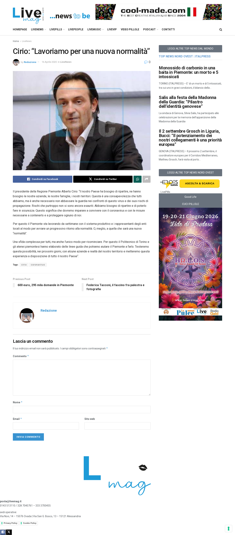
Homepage (20, 29)
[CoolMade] (158, 11)
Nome (18, 402)
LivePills (56, 29)
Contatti (168, 29)
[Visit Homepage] (51, 12)
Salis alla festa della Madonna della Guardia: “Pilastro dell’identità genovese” (187, 102)
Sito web (89, 418)
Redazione (30, 62)
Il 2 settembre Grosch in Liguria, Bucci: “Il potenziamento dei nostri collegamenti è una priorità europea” (190, 138)
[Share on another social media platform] (146, 179)
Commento (21, 356)
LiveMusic (94, 29)
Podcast (149, 29)
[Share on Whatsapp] (137, 179)
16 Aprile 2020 (49, 62)
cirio (24, 264)
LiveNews (37, 29)
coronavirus (38, 264)
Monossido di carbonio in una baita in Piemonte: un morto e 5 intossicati (188, 72)
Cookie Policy (29, 523)
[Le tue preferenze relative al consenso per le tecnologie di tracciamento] (228, 528)
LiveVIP (112, 29)
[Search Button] (220, 29)
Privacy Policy (10, 523)
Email (17, 419)
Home (16, 41)
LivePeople (75, 29)
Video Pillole (130, 29)
